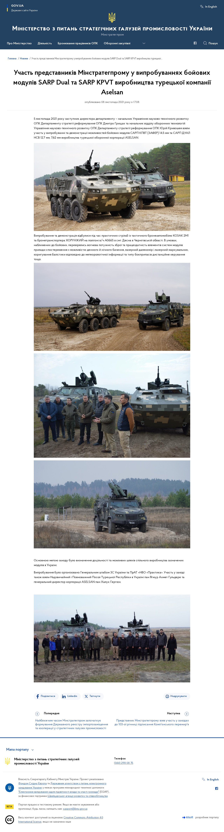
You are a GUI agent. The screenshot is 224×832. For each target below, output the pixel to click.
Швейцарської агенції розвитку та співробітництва (78, 796)
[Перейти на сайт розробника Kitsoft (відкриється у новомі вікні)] (188, 817)
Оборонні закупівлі (117, 43)
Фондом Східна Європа (32, 783)
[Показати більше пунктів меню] (143, 43)
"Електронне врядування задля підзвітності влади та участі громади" (58, 792)
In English (211, 6)
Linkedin (72, 696)
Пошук (213, 43)
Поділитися (48, 696)
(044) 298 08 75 (123, 763)
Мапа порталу (17, 750)
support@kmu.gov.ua (75, 809)
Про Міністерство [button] (19, 43)
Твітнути (94, 696)
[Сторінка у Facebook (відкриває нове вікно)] (195, 43)
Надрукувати (178, 696)
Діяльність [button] (45, 43)
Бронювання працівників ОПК (78, 43)
